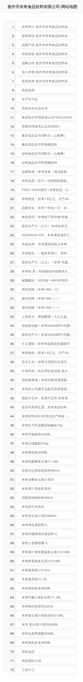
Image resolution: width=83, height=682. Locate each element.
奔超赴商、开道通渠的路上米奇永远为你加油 (47, 244)
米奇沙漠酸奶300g (35, 443)
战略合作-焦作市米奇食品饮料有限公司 (47, 63)
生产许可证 (30, 99)
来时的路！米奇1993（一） (41, 307)
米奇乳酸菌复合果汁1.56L (40, 461)
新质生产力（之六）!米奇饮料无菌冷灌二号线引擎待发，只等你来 (47, 226)
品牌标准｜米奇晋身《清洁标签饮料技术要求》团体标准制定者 (47, 171)
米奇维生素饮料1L (35, 524)
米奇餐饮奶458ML (35, 452)
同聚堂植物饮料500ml (37, 497)
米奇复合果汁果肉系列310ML (43, 615)
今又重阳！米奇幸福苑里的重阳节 (46, 343)
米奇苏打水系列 (33, 506)
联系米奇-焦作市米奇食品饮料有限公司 (47, 81)
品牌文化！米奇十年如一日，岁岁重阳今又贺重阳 (47, 207)
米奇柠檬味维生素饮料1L (40, 533)
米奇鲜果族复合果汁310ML (41, 561)
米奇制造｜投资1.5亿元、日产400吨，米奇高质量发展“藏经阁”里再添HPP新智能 (47, 198)
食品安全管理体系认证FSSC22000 (47, 117)
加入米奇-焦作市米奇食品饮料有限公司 (47, 72)
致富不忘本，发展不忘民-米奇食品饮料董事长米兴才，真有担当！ (47, 398)
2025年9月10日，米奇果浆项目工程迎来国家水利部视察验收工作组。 (47, 235)
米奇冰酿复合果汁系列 (38, 479)
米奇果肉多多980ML (36, 588)
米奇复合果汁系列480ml (39, 515)
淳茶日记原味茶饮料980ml (41, 470)
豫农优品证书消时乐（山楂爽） (44, 135)
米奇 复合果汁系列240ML (40, 624)
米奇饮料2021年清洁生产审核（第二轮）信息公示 (47, 416)
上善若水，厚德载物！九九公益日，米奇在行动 (47, 316)
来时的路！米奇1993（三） (41, 289)
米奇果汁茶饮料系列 (36, 488)
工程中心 (28, 669)
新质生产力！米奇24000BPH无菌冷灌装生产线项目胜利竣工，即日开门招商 (47, 334)
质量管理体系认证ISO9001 (41, 126)
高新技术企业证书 (35, 108)
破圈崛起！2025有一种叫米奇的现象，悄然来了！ (47, 280)
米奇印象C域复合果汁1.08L (41, 597)
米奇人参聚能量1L (35, 543)
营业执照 (28, 90)
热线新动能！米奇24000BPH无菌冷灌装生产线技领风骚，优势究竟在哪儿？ (47, 325)
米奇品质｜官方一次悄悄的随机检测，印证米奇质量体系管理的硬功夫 (47, 180)
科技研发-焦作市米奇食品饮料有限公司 (47, 54)
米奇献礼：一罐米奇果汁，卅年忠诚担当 (47, 253)
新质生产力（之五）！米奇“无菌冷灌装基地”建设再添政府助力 (47, 262)
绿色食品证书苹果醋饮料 (39, 162)
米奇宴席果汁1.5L (34, 579)
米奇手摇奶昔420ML (36, 434)
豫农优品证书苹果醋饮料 (39, 144)
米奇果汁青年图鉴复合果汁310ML (46, 552)
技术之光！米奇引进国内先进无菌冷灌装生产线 (47, 361)
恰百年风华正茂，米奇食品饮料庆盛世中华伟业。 (47, 407)
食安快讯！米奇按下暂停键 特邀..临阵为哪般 (47, 217)
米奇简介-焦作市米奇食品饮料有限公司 (47, 26)
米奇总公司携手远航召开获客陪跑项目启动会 (47, 389)
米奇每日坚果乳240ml (37, 606)
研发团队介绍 (31, 660)
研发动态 (28, 651)
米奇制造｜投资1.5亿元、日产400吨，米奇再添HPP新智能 (47, 352)
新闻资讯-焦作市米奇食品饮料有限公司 (47, 35)
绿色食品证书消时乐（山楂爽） (44, 153)
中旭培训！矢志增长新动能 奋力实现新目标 (47, 370)
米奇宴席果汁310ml (36, 570)
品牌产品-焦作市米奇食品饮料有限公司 (47, 44)
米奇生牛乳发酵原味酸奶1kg (42, 425)
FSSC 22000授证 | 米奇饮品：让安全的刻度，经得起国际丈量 (47, 189)
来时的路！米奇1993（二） (41, 298)
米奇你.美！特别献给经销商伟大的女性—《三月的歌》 (47, 271)
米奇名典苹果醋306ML (38, 633)
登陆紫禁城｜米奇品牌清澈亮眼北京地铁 (47, 380)
